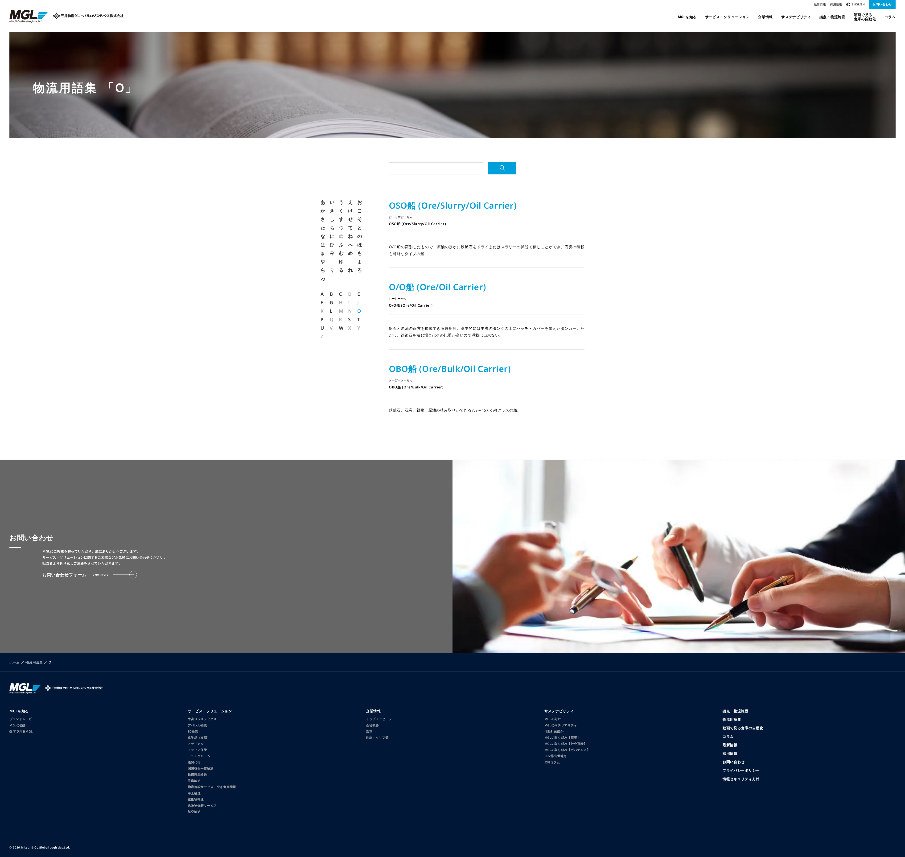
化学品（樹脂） (199, 737)
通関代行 (194, 762)
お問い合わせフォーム (75, 574)
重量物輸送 (196, 799)
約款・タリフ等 (377, 737)
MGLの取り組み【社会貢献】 (565, 744)
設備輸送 (194, 781)
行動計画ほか (554, 731)
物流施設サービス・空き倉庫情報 (212, 787)
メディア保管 (197, 750)
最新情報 (820, 4)
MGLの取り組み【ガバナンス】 (567, 750)
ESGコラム (552, 762)
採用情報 (836, 4)
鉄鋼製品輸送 (197, 774)
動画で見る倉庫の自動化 (865, 17)
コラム (890, 17)
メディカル (196, 744)
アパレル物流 (197, 725)
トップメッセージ (379, 719)
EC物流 (193, 731)
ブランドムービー (22, 719)
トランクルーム (199, 756)
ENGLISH (858, 4)
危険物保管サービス (202, 805)
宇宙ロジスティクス (202, 719)
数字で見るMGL (21, 731)
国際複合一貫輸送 (201, 768)
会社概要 (372, 725)
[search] (502, 168)
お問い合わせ (882, 4)
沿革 (369, 731)
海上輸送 (194, 793)
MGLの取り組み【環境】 (562, 737)
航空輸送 (194, 811)
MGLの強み (17, 725)
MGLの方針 (552, 719)
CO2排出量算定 (555, 756)
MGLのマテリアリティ (560, 725)
